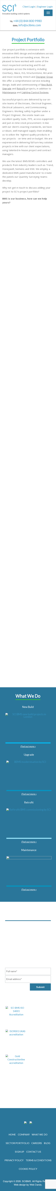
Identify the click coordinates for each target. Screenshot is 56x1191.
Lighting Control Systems (35, 92)
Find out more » (28, 746)
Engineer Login (45, 6)
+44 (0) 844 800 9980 (27, 21)
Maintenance (9, 92)
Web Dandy (36, 1184)
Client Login (29, 6)
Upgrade (6, 88)
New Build (46, 84)
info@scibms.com (29, 25)
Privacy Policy (35, 941)
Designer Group (44, 76)
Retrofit (21, 88)
